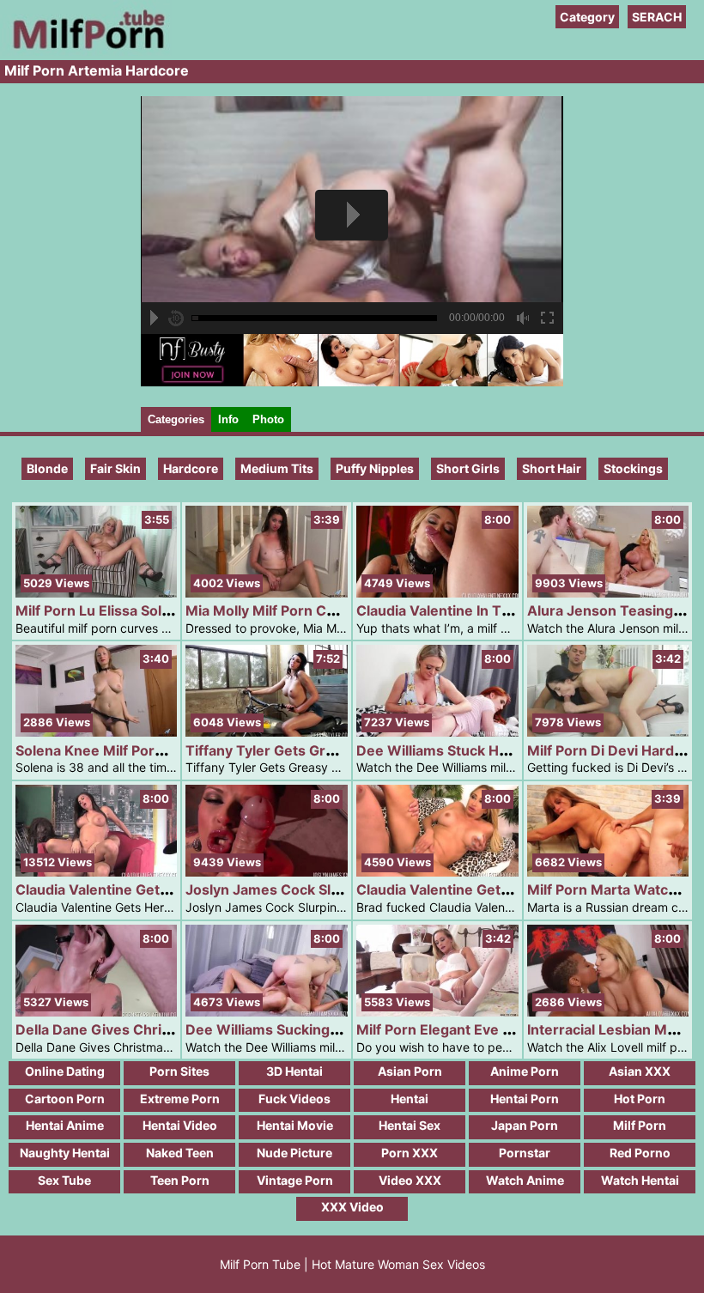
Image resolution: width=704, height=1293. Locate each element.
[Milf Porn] (86, 51)
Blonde (47, 468)
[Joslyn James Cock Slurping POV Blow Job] (266, 872)
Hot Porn (639, 1098)
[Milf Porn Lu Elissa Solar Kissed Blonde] (96, 593)
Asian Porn (410, 1071)
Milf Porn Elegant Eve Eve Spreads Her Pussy (507, 1029)
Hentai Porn (524, 1098)
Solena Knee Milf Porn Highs (110, 750)
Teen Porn (179, 1180)
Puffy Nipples (375, 468)
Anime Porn (524, 1071)
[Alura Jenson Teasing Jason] (608, 593)
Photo (268, 419)
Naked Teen (180, 1152)
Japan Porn (524, 1125)
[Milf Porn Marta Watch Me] (608, 872)
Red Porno (640, 1152)
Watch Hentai (640, 1180)
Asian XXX (640, 1071)
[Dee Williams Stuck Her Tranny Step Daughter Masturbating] (437, 732)
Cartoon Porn (65, 1098)
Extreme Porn (180, 1098)
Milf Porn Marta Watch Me (614, 889)
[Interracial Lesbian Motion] (608, 1012)
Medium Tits (276, 468)
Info (228, 419)
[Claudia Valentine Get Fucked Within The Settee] (437, 872)
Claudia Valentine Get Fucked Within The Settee (516, 889)
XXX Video (352, 1206)
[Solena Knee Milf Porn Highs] (96, 732)
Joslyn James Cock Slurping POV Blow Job (328, 889)
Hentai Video (180, 1125)
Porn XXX (409, 1152)
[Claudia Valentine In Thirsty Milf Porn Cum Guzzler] (437, 593)
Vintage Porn (295, 1180)
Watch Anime (525, 1180)
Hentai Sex (409, 1125)
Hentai (409, 1098)
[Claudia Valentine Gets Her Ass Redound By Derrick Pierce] (96, 872)
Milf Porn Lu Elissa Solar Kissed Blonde (145, 610)
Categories (176, 419)
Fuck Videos (294, 1098)
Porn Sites (179, 1071)
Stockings (633, 468)
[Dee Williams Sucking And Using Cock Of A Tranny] (266, 1012)
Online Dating (65, 1071)
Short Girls (468, 468)
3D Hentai (294, 1071)
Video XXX (410, 1180)
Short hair (551, 468)
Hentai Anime (65, 1125)
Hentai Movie (295, 1125)
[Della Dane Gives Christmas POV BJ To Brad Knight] (96, 1012)
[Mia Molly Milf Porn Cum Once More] (266, 593)
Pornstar (524, 1152)
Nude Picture (294, 1152)
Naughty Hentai (65, 1152)
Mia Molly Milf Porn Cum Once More (306, 610)
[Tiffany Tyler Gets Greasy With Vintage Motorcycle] (266, 732)
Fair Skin (115, 468)
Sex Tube (64, 1180)
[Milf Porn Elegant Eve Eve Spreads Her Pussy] (437, 1012)
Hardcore (190, 468)
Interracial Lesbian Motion (614, 1029)
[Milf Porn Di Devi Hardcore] (608, 732)
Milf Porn (639, 1125)
